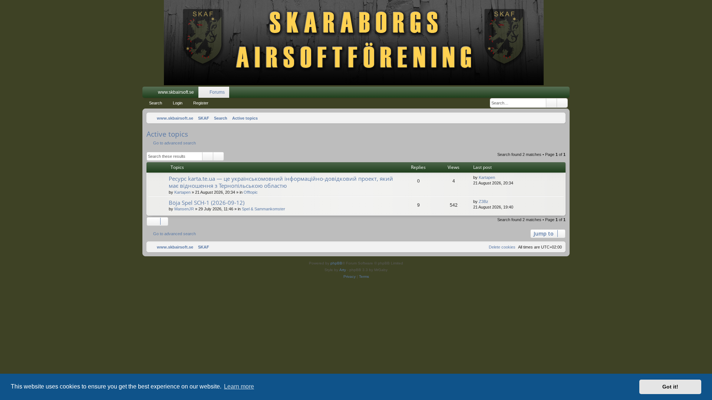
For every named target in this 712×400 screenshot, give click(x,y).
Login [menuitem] (554, 94)
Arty (342, 270)
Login (177, 103)
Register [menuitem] (565, 94)
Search (155, 103)
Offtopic (251, 192)
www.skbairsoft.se (176, 92)
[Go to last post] (498, 177)
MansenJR (184, 209)
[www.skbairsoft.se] (356, 43)
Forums (217, 92)
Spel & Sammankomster (263, 209)
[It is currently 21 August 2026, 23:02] (558, 118)
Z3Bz (483, 201)
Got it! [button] (670, 387)
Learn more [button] (239, 386)
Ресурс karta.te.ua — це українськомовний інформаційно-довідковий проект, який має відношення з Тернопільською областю (281, 182)
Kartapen (182, 192)
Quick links (149, 94)
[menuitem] (541, 92)
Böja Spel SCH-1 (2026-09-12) (206, 202)
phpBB (336, 263)
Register (200, 103)
